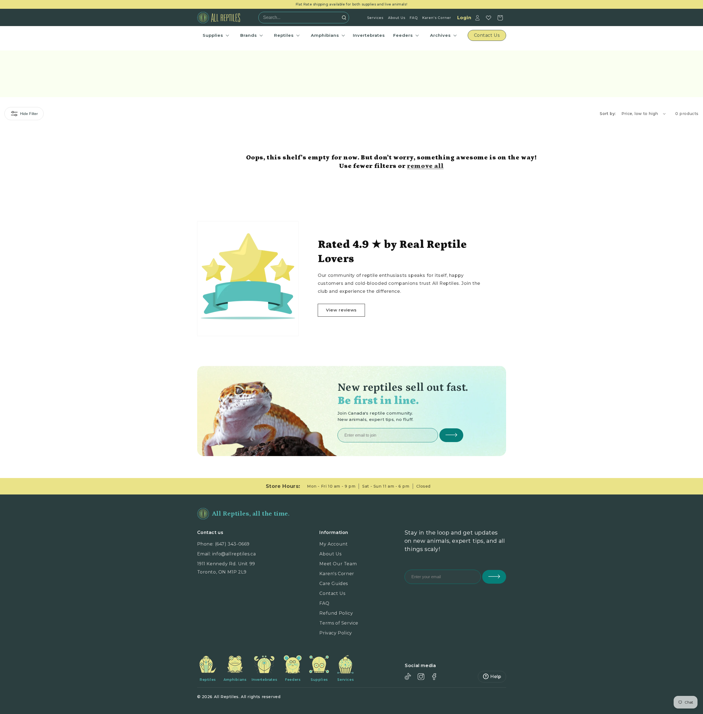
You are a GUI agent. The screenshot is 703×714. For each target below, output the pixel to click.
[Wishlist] (488, 18)
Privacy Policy (335, 633)
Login (464, 17)
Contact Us (332, 593)
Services (375, 18)
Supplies (213, 35)
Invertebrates (369, 35)
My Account (333, 544)
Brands (248, 35)
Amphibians (325, 35)
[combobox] (302, 17)
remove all (425, 166)
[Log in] (477, 18)
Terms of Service (338, 623)
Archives (440, 35)
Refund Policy (336, 613)
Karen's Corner (436, 18)
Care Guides (333, 583)
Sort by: (608, 113)
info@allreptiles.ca (234, 553)
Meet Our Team (338, 563)
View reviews (341, 310)
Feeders (403, 35)
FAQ (414, 18)
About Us (396, 18)
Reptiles (284, 35)
